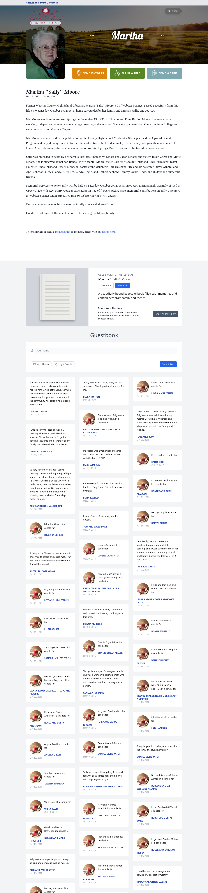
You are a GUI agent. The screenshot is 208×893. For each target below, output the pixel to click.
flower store (108, 231)
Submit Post (168, 364)
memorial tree (63, 231)
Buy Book (122, 285)
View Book (106, 285)
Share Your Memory (166, 313)
